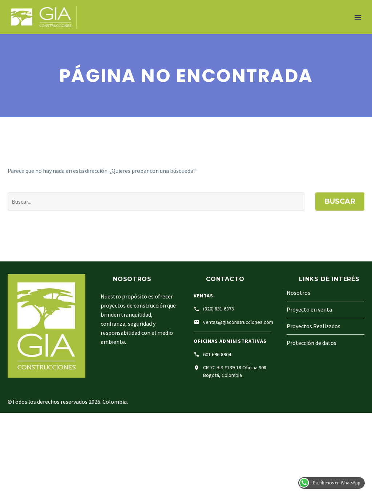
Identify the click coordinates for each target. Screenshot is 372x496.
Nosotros (131, 30)
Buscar (339, 201)
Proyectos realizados (265, 30)
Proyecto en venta (309, 309)
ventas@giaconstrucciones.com (238, 322)
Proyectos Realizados (313, 326)
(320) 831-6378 (218, 308)
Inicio (95, 30)
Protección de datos (311, 342)
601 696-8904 (217, 354)
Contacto (326, 30)
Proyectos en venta (189, 30)
